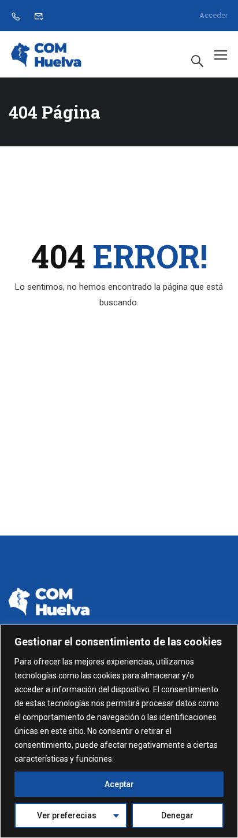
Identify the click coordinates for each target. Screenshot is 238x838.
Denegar (177, 815)
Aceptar (119, 784)
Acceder (213, 15)
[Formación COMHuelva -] (46, 54)
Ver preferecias (66, 815)
